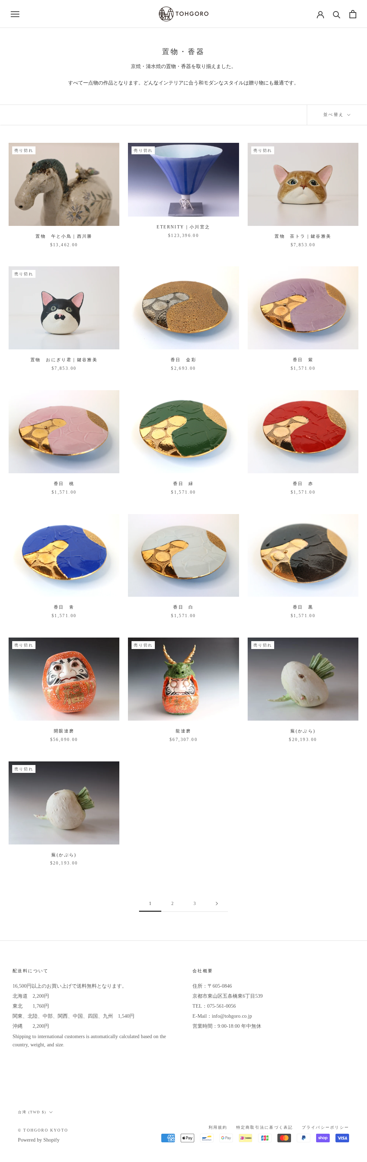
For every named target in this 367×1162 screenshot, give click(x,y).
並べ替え (334, 114)
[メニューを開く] (15, 14)
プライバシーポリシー (325, 1127)
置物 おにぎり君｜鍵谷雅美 (63, 359)
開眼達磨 (64, 730)
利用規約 (218, 1127)
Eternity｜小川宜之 (183, 226)
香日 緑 (183, 483)
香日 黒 (303, 607)
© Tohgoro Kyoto (43, 1130)
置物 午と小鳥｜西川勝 (63, 236)
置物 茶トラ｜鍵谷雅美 (303, 236)
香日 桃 (64, 483)
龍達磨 (183, 730)
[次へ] (217, 904)
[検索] (336, 14)
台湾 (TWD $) (32, 1112)
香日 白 (183, 607)
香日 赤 (303, 483)
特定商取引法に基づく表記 (264, 1127)
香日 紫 (303, 359)
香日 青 (64, 607)
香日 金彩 (183, 359)
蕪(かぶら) (302, 730)
